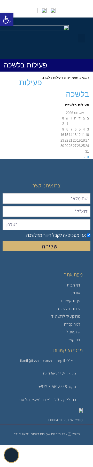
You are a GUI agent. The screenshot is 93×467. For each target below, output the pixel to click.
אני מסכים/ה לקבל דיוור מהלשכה (56, 235)
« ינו (86, 157)
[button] (81, 38)
